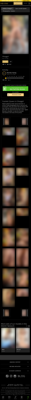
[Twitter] (7, 376)
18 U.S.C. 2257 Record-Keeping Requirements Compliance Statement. (15, 387)
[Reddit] (15, 376)
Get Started (18, 3)
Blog (21, 376)
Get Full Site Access (17, 88)
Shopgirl (5, 56)
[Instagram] (11, 376)
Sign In (25, 3)
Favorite (5, 61)
